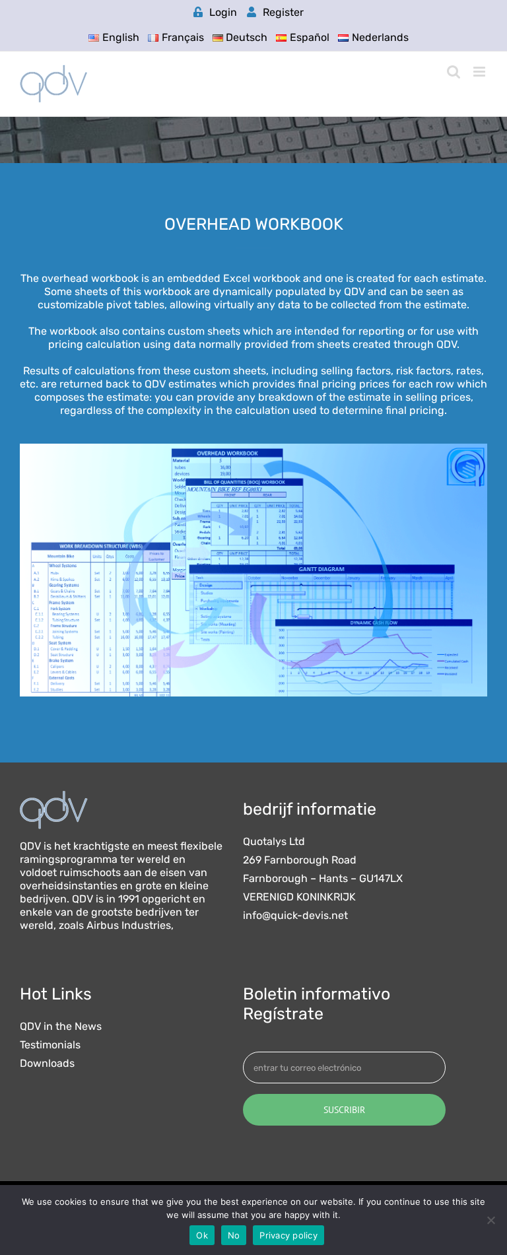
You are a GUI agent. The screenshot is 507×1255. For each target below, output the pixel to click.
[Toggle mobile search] (453, 72)
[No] (490, 1220)
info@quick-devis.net (295, 915)
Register (283, 12)
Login (223, 12)
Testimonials (50, 1045)
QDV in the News (61, 1026)
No (234, 1235)
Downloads (47, 1063)
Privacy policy (288, 1235)
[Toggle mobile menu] (480, 72)
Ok (202, 1235)
